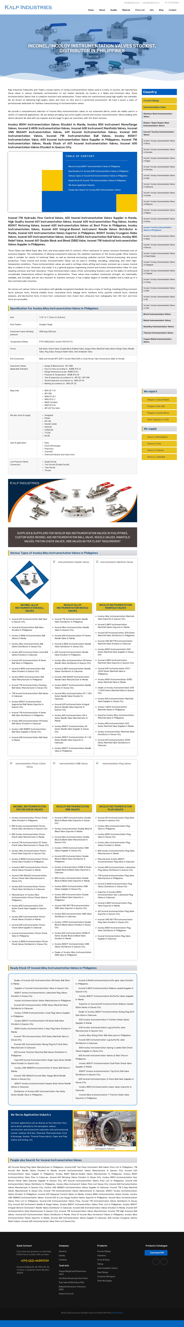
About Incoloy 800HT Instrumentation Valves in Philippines (94, 166)
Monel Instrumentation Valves (157, 314)
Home (91, 10)
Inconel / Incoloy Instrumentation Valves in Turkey (159, 280)
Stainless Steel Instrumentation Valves (157, 115)
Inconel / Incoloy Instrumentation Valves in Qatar (159, 237)
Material (126, 10)
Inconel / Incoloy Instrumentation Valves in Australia (159, 150)
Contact (172, 10)
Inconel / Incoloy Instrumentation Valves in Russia (159, 246)
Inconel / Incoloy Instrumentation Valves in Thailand (159, 272)
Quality (113, 10)
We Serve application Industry (81, 185)
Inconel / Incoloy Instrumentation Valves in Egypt (159, 159)
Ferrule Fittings (151, 100)
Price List (140, 10)
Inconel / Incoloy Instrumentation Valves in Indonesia (159, 185)
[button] (156, 1253)
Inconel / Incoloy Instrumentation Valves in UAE (159, 289)
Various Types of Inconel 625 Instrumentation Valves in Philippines (97, 176)
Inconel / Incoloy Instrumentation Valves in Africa (159, 142)
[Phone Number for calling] (92, 1323)
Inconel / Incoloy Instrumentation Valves (158, 133)
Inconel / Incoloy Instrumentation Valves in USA (159, 306)
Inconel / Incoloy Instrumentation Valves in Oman (159, 220)
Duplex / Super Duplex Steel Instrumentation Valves (156, 124)
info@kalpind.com (162, 372)
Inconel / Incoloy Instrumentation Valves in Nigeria (159, 211)
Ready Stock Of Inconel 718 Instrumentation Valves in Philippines (97, 180)
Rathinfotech (117, 1313)
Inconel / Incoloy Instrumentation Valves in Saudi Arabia (159, 254)
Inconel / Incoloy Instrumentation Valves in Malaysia (159, 202)
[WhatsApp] (30, 1323)
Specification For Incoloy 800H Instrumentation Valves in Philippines (98, 171)
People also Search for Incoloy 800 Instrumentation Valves (94, 190)
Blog (161, 10)
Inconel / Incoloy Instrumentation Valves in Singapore (159, 263)
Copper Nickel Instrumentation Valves (157, 340)
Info (152, 10)
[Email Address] (153, 1323)
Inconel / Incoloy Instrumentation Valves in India (159, 176)
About (102, 10)
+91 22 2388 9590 (163, 368)
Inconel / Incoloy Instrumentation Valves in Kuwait (159, 194)
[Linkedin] (164, 1261)
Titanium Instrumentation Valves (158, 333)
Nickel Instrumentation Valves (157, 320)
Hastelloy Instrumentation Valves (158, 326)
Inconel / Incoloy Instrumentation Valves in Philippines (157, 228)
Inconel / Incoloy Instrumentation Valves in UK (159, 298)
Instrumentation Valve (155, 107)
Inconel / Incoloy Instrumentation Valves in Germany (159, 168)
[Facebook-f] (156, 1261)
